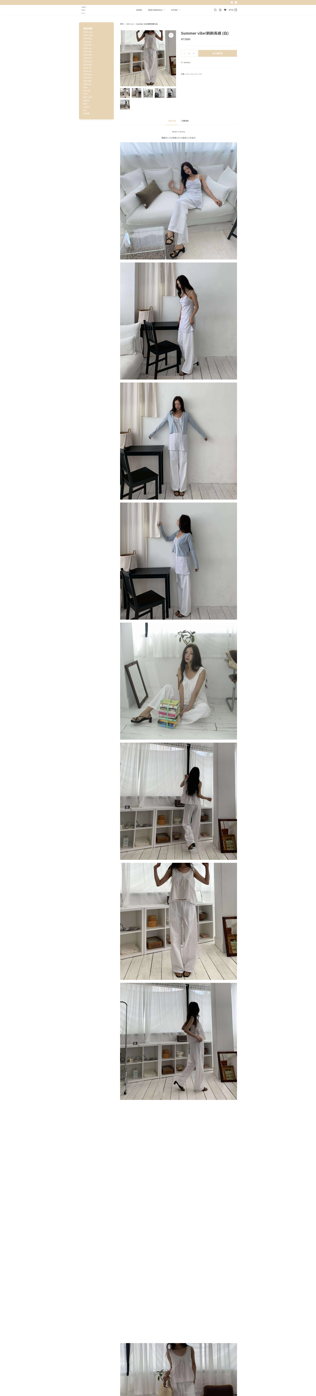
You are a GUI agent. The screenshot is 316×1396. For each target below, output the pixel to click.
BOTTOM (198, 74)
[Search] (215, 10)
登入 (220, 10)
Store (174, 9)
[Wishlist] (225, 10)
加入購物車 (218, 53)
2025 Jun (189, 74)
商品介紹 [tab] (172, 120)
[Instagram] (236, 2)
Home (139, 9)
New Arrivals (155, 9)
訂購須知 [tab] (185, 120)
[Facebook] (232, 2)
